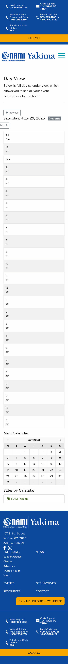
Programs (11, 552)
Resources (11, 591)
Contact (42, 591)
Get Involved (46, 583)
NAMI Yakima (19, 499)
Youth (6, 575)
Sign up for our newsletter (40, 601)
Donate (34, 38)
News (40, 552)
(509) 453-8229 (13, 543)
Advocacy (9, 566)
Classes (7, 561)
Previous (13, 112)
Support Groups (12, 556)
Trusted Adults (11, 571)
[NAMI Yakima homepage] (28, 55)
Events (8, 583)
